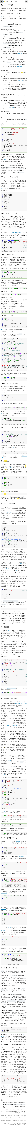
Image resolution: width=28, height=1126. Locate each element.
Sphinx (10, 1124)
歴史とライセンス (13, 1117)
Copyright (9, 1109)
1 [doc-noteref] (5, 159)
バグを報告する (23, 1123)
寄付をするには (23, 1120)
